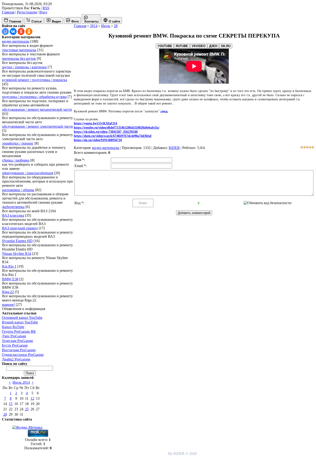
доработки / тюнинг (18, 143)
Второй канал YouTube (20, 322)
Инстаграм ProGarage (19, 350)
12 (32, 398)
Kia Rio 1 (9, 266)
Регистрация (27, 12)
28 (5, 414)
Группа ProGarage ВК (19, 331)
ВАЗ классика (13, 215)
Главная (8, 12)
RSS (46, 8)
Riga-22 (8, 292)
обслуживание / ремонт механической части (37, 109)
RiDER (174, 148)
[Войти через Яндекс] (21, 31)
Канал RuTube (13, 327)
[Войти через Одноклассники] (28, 31)
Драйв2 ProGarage (16, 359)
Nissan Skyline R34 (16, 254)
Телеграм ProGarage (17, 341)
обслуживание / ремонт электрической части (37, 126)
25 (27, 409)
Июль (105, 26)
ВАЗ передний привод (20, 228)
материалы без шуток (19, 58)
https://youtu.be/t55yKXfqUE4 (95, 123)
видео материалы (15, 41)
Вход (43, 12)
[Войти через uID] (5, 31)
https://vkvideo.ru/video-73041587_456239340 (106, 131)
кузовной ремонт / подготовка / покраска (34, 80)
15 (10, 404)
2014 (93, 26)
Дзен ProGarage (14, 336)
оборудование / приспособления (27, 173)
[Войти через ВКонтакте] (13, 31)
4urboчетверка (13, 207)
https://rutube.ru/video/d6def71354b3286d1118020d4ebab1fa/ (116, 127)
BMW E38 (10, 279)
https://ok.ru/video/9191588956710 (98, 140)
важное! (8, 305)
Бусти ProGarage (15, 345)
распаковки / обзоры (18, 190)
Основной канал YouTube (22, 318)
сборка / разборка (15, 160)
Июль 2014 (21, 382)
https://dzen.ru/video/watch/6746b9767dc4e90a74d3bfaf (113, 136)
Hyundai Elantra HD (17, 241)
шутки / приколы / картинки (24, 67)
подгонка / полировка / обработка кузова (34, 97)
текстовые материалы (19, 50)
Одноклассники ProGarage (23, 355)
